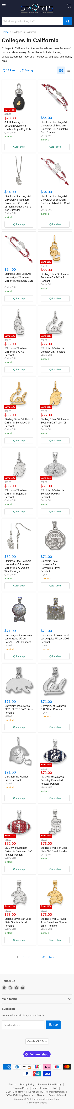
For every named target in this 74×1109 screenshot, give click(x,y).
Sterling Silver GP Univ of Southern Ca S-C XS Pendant (55, 277)
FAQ (55, 1088)
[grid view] (61, 70)
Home (5, 31)
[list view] (68, 70)
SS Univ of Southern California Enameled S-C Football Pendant (18, 851)
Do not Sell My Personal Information (46, 1091)
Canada (35, 1041)
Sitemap (41, 1095)
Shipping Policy (20, 1088)
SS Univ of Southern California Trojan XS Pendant (15, 493)
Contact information (58, 1095)
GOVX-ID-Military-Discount (19, 1095)
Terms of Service (40, 1088)
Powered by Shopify (37, 1102)
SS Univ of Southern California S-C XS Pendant (15, 351)
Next (52, 957)
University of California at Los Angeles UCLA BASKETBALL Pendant (18, 638)
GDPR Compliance (15, 1091)
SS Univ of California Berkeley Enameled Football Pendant (52, 780)
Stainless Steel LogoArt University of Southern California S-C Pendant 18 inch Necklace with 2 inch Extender (17, 203)
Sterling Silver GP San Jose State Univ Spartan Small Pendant (54, 922)
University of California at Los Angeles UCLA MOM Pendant (55, 638)
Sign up (53, 1024)
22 (43, 957)
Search (12, 1084)
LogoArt (44, 574)
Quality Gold (10, 132)
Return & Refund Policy (49, 1084)
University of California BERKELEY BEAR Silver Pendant (18, 709)
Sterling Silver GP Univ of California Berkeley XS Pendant (18, 422)
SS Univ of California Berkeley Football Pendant (52, 493)
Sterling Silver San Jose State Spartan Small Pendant (17, 922)
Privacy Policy (27, 1084)
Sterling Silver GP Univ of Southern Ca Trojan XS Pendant (55, 422)
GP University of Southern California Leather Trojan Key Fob (17, 126)
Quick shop (19, 146)
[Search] (67, 21)
